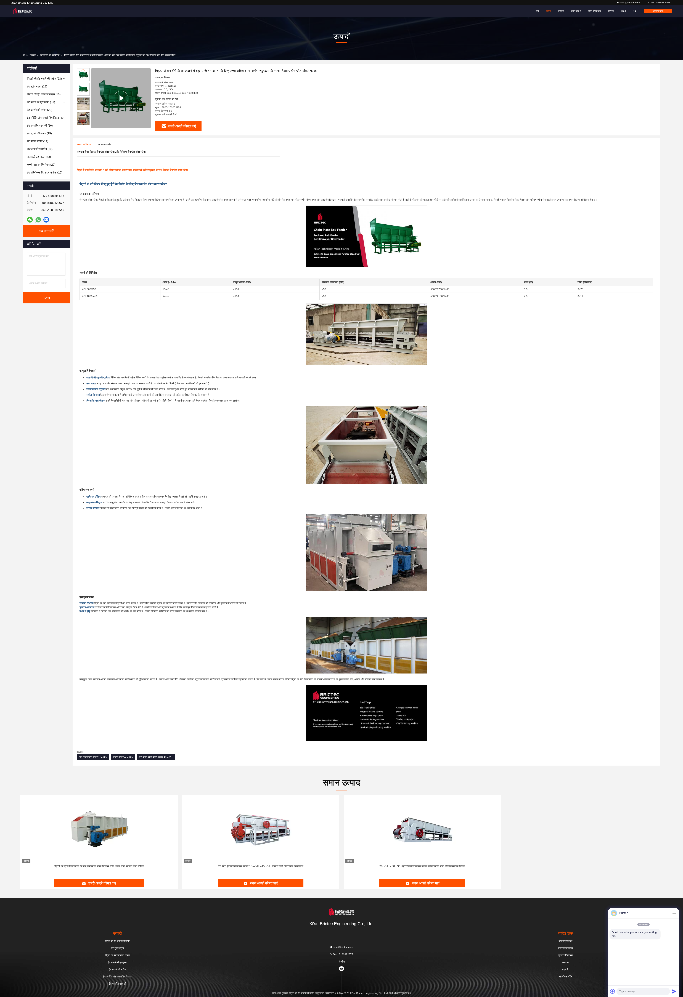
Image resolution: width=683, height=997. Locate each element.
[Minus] (674, 913)
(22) (41, 164)
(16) (40, 125)
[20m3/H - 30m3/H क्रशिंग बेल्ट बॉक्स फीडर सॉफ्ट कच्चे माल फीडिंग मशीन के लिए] (422, 829)
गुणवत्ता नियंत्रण (565, 955)
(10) (43, 94)
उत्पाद (548, 11)
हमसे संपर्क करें (594, 11)
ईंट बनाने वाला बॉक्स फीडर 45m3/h (155, 757)
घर (24, 55)
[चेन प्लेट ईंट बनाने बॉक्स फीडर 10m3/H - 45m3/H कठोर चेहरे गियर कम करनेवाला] (261, 829)
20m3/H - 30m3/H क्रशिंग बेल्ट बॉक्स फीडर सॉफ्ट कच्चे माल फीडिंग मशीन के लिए (422, 866)
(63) (44, 78)
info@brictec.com (630, 2)
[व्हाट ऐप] (38, 219)
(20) (39, 109)
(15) (44, 172)
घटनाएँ (611, 11)
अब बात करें (658, 11)
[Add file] (612, 991)
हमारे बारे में (576, 11)
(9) (45, 117)
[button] (83, 123)
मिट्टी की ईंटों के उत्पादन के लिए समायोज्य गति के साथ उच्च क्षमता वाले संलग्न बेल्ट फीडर (99, 866)
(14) (37, 141)
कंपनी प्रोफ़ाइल (565, 941)
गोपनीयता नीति (565, 976)
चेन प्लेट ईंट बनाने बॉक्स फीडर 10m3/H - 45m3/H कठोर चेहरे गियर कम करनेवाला (260, 866)
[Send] (674, 991)
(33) (39, 156)
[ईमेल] (46, 219)
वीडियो (561, 11)
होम (537, 11)
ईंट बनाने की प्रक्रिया (49, 55)
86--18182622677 (661, 2)
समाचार (565, 962)
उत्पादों (33, 55)
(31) (41, 102)
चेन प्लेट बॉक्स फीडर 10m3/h (93, 757)
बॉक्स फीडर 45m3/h (123, 757)
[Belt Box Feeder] (121, 98)
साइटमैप (565, 969)
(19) (37, 86)
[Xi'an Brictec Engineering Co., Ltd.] (22, 11)
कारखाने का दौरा (565, 948)
